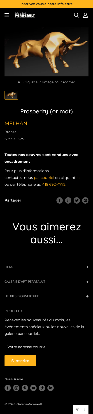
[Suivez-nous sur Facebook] (8, 388)
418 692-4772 (53, 184)
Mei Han (16, 123)
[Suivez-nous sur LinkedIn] (50, 388)
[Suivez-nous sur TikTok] (42, 388)
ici (78, 177)
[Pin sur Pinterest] (68, 200)
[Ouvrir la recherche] (76, 15)
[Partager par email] (85, 200)
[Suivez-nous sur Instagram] (16, 388)
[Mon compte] (85, 15)
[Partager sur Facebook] (59, 200)
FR (77, 409)
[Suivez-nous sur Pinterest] (25, 388)
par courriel (44, 177)
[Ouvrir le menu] (7, 15)
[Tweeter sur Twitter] (77, 200)
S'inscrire (20, 360)
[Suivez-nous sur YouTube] (33, 388)
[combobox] (80, 409)
